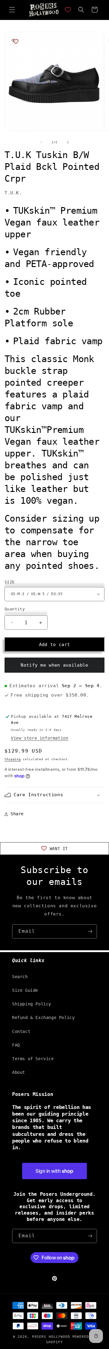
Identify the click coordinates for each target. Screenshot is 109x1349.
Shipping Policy (31, 1003)
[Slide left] (41, 142)
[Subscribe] (90, 931)
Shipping (13, 759)
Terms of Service (33, 1058)
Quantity (15, 609)
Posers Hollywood (51, 1337)
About (18, 1072)
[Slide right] (67, 142)
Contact (21, 1031)
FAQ (16, 1045)
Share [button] (17, 813)
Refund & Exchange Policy (43, 1017)
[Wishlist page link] (68, 10)
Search (20, 976)
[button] (12, 9)
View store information (39, 738)
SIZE (10, 582)
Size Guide (25, 990)
